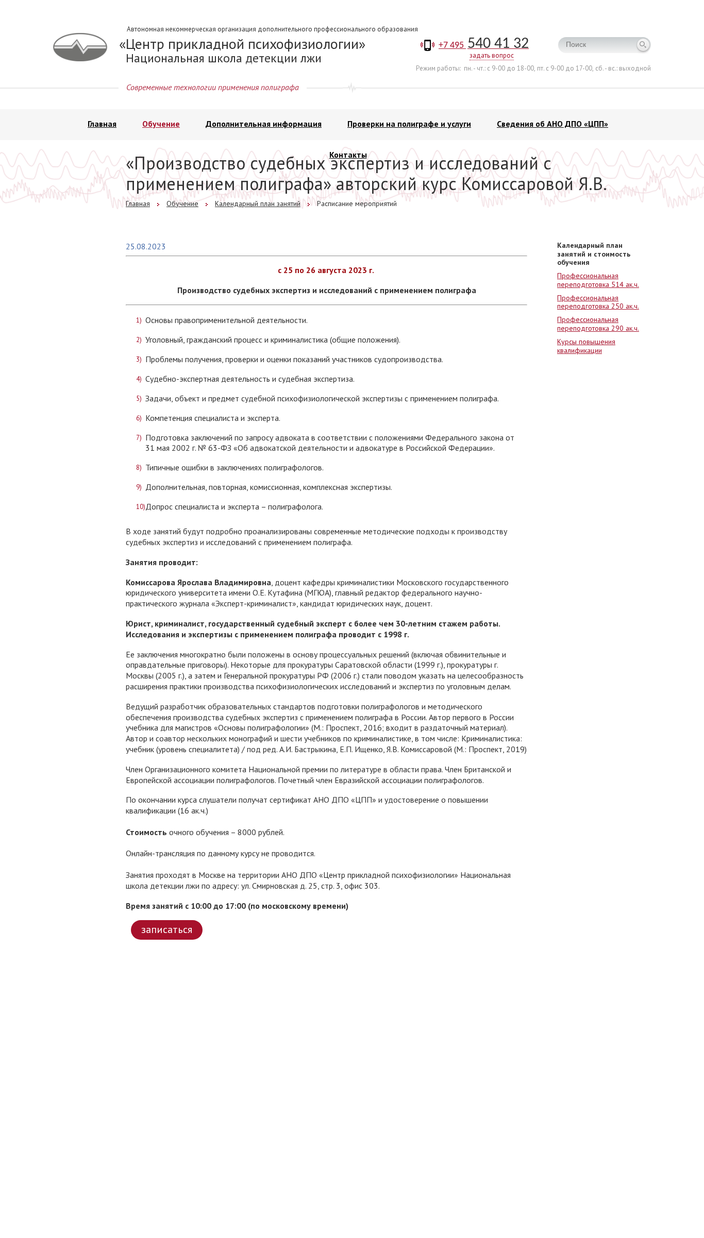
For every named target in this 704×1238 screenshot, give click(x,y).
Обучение (161, 123)
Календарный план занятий (257, 203)
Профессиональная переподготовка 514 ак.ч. (598, 280)
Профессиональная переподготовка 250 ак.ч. (598, 302)
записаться (166, 929)
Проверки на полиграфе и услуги (409, 123)
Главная (102, 123)
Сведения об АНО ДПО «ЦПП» (552, 123)
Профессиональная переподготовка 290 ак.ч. (598, 324)
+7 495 (484, 45)
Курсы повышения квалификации (586, 346)
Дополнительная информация (264, 123)
